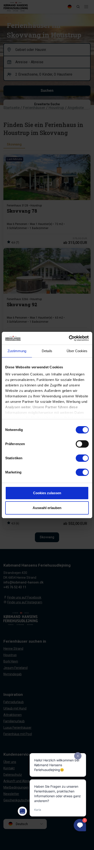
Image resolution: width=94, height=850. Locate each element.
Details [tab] (47, 351)
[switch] (82, 444)
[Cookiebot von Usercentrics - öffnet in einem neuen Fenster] (69, 338)
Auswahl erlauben (47, 508)
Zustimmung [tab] (17, 351)
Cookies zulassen (47, 493)
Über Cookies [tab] (77, 351)
